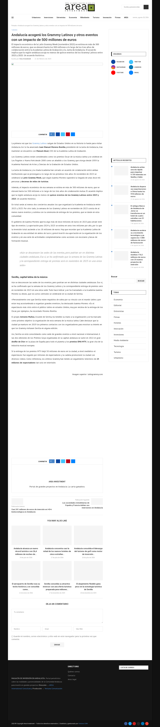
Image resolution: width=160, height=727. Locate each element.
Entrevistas (61, 17)
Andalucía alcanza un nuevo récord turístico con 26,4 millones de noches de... (26, 551)
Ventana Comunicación (53, 688)
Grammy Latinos (39, 143)
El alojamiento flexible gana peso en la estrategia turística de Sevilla (88, 587)
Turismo (96, 17)
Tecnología (119, 346)
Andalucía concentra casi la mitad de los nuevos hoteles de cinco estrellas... (57, 551)
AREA (126, 17)
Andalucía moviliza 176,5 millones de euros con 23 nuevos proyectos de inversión (138, 258)
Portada (14, 26)
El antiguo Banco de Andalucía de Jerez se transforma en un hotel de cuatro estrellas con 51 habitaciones (138, 213)
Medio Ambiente (121, 340)
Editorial (117, 305)
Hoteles (117, 322)
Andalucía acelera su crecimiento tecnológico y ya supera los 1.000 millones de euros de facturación (138, 236)
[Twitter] (15, 7)
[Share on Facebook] (58, 134)
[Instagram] (18, 7)
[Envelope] (147, 723)
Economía (73, 17)
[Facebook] (12, 7)
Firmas (118, 17)
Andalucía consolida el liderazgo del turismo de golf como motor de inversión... (88, 551)
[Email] (26, 7)
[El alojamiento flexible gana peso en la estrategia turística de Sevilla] (88, 570)
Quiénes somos (74, 671)
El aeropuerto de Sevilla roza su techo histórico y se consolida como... (26, 587)
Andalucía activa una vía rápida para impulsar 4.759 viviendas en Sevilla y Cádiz (138, 172)
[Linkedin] (21, 7)
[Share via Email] (73, 134)
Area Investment (25, 59)
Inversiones (48, 17)
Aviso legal (72, 679)
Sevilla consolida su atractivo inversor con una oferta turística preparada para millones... (57, 587)
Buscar (146, 7)
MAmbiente (84, 17)
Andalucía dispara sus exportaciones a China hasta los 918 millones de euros (138, 191)
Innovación (107, 17)
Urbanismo (36, 17)
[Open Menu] (12, 17)
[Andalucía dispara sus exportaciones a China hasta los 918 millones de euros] (121, 190)
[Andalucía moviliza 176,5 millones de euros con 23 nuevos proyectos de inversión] (121, 255)
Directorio (73, 667)
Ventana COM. (83, 723)
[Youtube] (23, 7)
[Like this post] (52, 134)
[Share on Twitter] (63, 134)
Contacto (71, 675)
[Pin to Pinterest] (68, 134)
